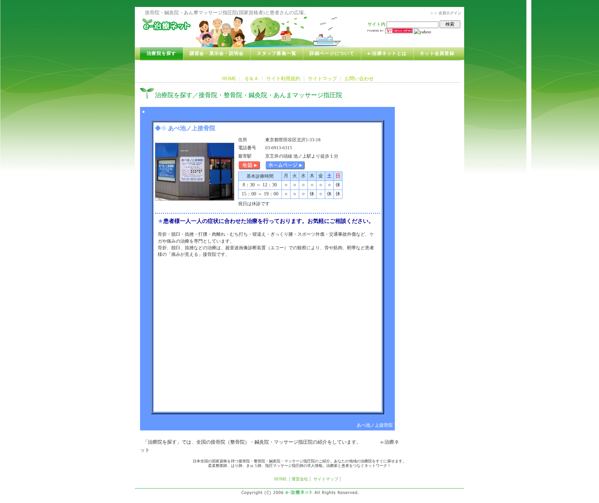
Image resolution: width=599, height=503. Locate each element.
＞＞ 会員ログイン (445, 13)
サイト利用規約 (283, 78)
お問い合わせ (359, 78)
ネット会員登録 (437, 53)
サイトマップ (322, 78)
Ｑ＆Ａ (251, 78)
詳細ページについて (332, 53)
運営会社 (300, 479)
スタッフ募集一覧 (276, 53)
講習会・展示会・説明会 (217, 53)
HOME (229, 78)
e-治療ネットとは (387, 53)
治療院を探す (161, 53)
